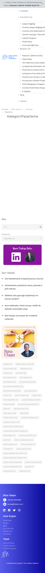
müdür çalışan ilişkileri (13, 426)
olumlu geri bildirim (27, 435)
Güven (7, 395)
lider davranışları (21, 409)
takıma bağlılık (10, 444)
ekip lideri (21, 373)
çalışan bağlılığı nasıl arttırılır (15, 453)
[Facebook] (9, 510)
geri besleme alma (27, 382)
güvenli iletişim (21, 395)
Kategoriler (6, 234)
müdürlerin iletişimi (29, 417)
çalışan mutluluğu (33, 462)
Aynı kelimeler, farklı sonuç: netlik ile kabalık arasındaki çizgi (23, 307)
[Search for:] (22, 227)
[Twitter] (14, 510)
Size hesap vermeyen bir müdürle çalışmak (21, 317)
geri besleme (9, 382)
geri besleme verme (12, 391)
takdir (7, 440)
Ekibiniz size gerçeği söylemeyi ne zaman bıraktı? (21, 297)
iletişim (36, 395)
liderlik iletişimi (10, 417)
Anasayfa (5, 109)
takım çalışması (28, 444)
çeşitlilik (29, 467)
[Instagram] (19, 510)
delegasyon (25, 368)
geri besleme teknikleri (13, 386)
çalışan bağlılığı (24, 449)
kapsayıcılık (9, 404)
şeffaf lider (25, 471)
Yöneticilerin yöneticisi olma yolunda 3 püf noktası (23, 287)
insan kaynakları (11, 400)
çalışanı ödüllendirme (12, 467)
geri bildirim (30, 391)
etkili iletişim (25, 377)
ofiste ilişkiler (9, 435)
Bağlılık (8, 364)
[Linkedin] (4, 510)
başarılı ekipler (10, 368)
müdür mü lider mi (11, 422)
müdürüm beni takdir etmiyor (15, 431)
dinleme (8, 373)
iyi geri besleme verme (31, 400)
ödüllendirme (9, 471)
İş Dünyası (29, 109)
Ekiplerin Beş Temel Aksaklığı (20, 192)
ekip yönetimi (10, 377)
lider (7, 409)
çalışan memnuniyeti (12, 462)
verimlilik (8, 449)
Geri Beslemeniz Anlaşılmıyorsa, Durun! (24, 279)
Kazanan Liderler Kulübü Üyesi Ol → (25, 5)
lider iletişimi (10, 413)
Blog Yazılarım (16, 109)
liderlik (24, 413)
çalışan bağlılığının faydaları (15, 458)
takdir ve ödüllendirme (24, 440)
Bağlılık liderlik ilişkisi (25, 364)
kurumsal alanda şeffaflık (28, 404)
